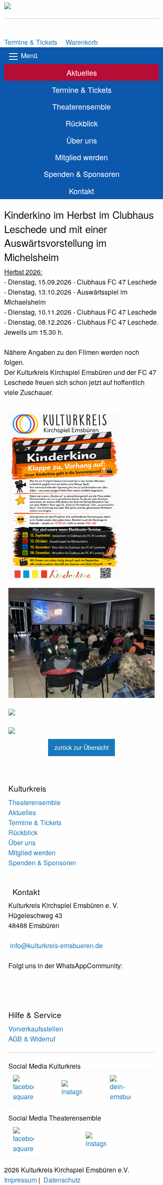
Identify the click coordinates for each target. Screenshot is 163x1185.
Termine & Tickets (82, 89)
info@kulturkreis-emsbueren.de (56, 945)
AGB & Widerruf (31, 1039)
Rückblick (82, 123)
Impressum (20, 1180)
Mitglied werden (81, 156)
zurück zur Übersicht (81, 747)
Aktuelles (81, 72)
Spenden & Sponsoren (82, 173)
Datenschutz (62, 1180)
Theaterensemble (81, 106)
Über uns (81, 140)
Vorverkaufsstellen (35, 1029)
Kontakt (81, 190)
